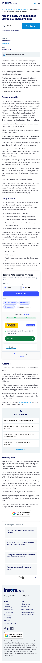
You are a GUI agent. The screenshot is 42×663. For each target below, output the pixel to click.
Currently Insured (11, 302)
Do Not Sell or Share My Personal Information (28, 613)
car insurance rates (25, 402)
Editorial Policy (8, 612)
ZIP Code (5, 284)
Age (22, 284)
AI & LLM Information (10, 623)
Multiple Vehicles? (24, 307)
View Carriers (31, 26)
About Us (6, 604)
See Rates (10, 338)
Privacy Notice (25, 604)
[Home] (2, 10)
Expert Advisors (8, 609)
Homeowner (25, 302)
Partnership (7, 617)
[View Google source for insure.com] (21, 513)
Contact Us (7, 615)
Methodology (8, 607)
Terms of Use (25, 607)
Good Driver (10, 307)
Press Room (7, 620)
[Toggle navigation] (39, 2)
